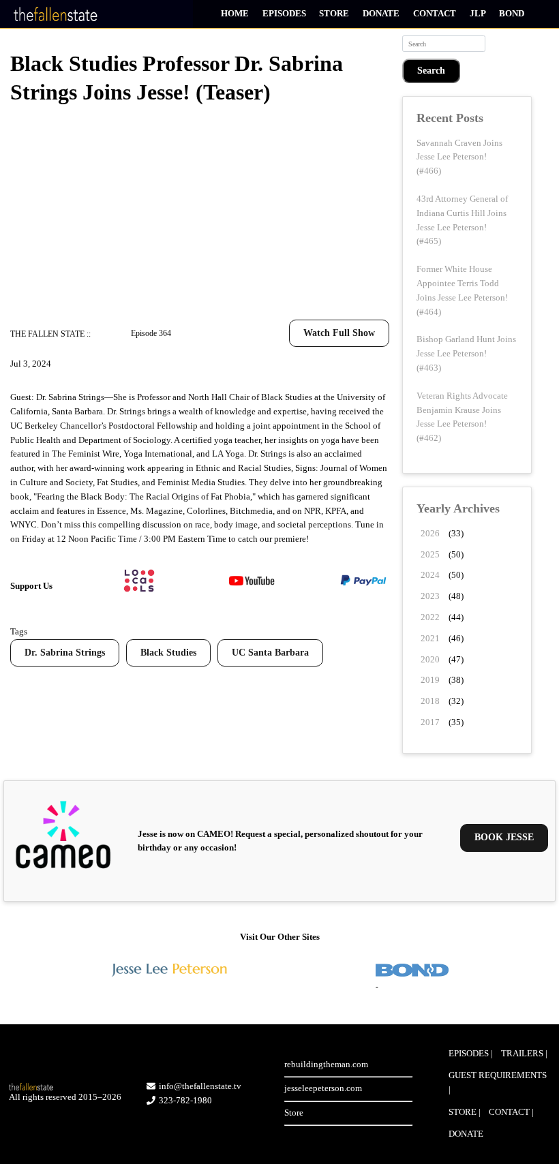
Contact (434, 13)
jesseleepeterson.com (323, 1088)
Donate (381, 13)
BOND (511, 13)
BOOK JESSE (504, 837)
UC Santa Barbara (270, 652)
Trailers (522, 1053)
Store (334, 13)
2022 (430, 617)
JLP (478, 13)
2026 (430, 533)
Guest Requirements (498, 1075)
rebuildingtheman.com (326, 1064)
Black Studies (168, 652)
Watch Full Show (339, 333)
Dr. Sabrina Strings (65, 652)
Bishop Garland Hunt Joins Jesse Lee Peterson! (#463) (466, 353)
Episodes (284, 13)
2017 (430, 722)
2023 (430, 596)
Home (235, 13)
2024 (430, 575)
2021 (430, 638)
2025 (430, 554)
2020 (430, 659)
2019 (430, 680)
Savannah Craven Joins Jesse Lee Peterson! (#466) (459, 157)
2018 (430, 701)
